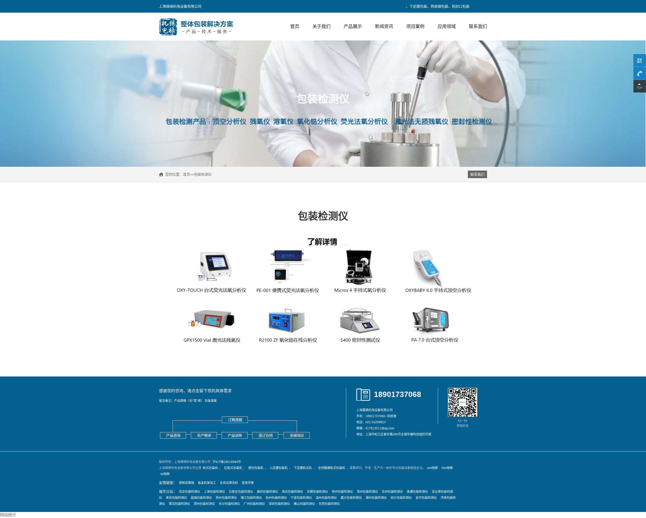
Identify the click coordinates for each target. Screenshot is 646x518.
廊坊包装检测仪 (267, 491)
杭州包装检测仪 (276, 498)
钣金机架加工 (207, 483)
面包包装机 (255, 468)
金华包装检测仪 (426, 498)
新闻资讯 (384, 26)
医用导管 (248, 483)
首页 (294, 26)
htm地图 (447, 468)
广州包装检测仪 (254, 504)
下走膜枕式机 (303, 468)
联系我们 (478, 26)
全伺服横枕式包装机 (331, 468)
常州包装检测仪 (367, 491)
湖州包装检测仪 (376, 498)
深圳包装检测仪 (279, 504)
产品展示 (353, 26)
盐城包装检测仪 (201, 498)
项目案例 (415, 26)
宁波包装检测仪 (301, 498)
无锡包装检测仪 (317, 491)
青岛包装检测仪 (179, 504)
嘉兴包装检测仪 (351, 498)
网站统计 (8, 515)
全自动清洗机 (229, 483)
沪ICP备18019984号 (227, 462)
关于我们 (321, 26)
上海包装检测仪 (214, 491)
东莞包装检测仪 (329, 504)
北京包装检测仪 (189, 491)
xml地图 (432, 468)
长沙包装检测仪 (229, 504)
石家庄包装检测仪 (241, 491)
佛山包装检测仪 (304, 504)
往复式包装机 (233, 468)
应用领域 (447, 26)
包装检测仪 (203, 174)
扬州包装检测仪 (226, 498)
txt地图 (165, 474)
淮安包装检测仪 (176, 498)
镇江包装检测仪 (251, 498)
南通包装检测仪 (417, 491)
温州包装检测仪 (326, 498)
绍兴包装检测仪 (401, 498)
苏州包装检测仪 (392, 491)
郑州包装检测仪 (204, 504)
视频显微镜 (186, 483)
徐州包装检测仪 (342, 491)
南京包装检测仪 (292, 491)
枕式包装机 (210, 468)
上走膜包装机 (279, 468)
